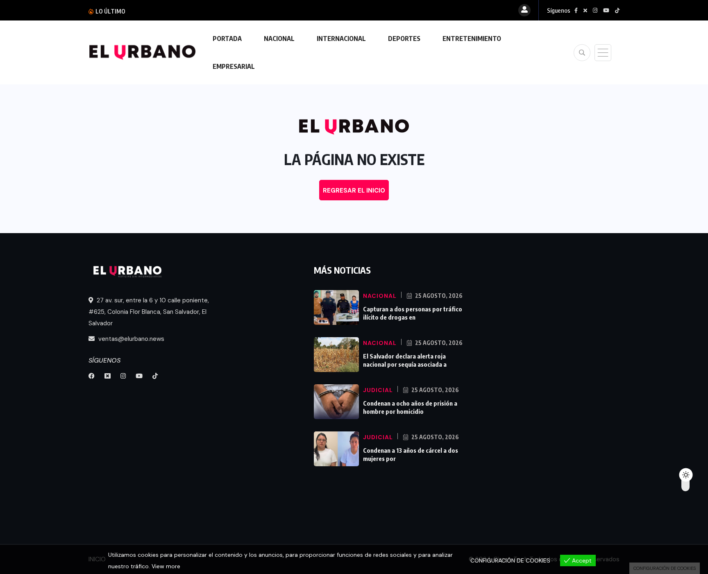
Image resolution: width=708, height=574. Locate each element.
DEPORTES (404, 38)
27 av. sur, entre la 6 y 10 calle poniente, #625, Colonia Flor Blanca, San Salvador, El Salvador (148, 311)
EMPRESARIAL (234, 66)
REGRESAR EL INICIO (354, 190)
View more (166, 566)
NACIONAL (279, 38)
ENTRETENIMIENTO (471, 38)
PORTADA (227, 38)
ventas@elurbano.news (130, 339)
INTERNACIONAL (341, 38)
